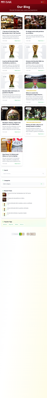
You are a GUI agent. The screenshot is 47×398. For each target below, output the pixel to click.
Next (32, 234)
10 (27, 234)
